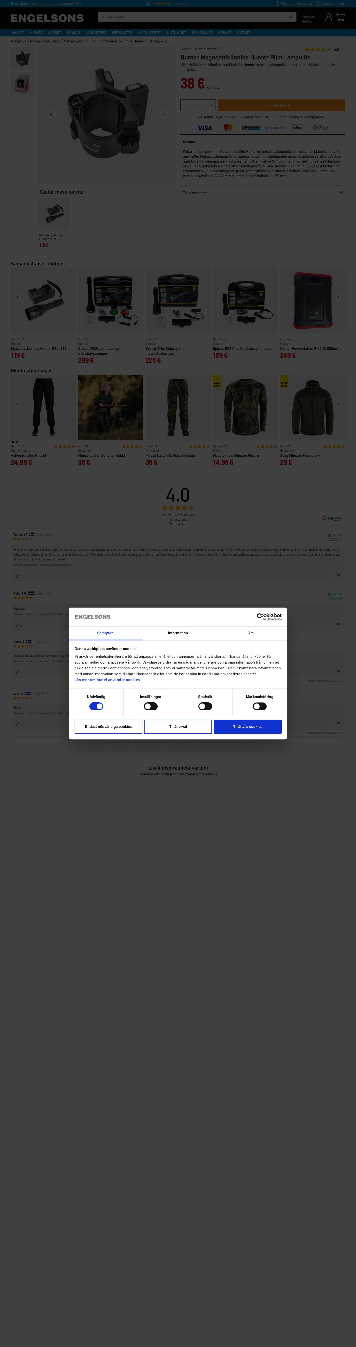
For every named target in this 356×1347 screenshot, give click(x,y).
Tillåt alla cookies (247, 726)
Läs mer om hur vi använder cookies (107, 680)
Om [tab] (251, 633)
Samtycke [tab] (105, 633)
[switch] (151, 706)
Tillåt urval (178, 726)
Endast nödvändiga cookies (108, 726)
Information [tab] (178, 633)
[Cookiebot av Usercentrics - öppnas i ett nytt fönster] (260, 617)
